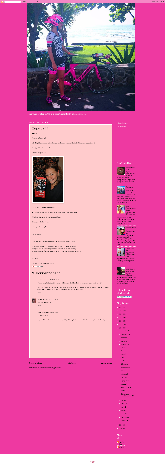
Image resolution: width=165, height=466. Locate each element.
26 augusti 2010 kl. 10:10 (50, 299)
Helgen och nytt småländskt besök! (127, 395)
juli (122, 400)
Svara (39, 292)
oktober (123, 338)
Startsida (72, 362)
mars (122, 414)
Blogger (92, 462)
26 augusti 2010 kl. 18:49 (50, 312)
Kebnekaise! (124, 364)
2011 (121, 324)
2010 (121, 328)
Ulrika (39, 299)
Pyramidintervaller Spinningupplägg (131, 230)
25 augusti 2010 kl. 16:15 (51, 280)
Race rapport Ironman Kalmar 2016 (130, 189)
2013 (121, 317)
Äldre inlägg (106, 362)
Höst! (122, 351)
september (124, 341)
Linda (39, 312)
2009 (121, 425)
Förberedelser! (125, 367)
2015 (121, 311)
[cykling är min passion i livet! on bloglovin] (124, 297)
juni (122, 403)
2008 (121, 428)
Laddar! (123, 361)
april (122, 410)
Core (122, 357)
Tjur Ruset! (124, 377)
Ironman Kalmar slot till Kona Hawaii (130, 270)
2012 (121, 321)
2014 (121, 314)
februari (123, 417)
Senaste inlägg (35, 362)
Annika (40, 280)
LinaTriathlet (121, 443)
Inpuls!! (123, 354)
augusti (123, 344)
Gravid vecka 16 (130, 249)
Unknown (121, 448)
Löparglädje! (125, 381)
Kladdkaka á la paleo (130, 169)
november (124, 334)
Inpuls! (123, 371)
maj (122, 407)
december (124, 331)
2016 (121, 307)
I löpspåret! (124, 374)
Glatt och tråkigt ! (126, 387)
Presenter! (124, 384)
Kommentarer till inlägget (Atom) (50, 367)
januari (123, 421)
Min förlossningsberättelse (131, 208)
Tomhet (123, 391)
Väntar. (123, 347)
